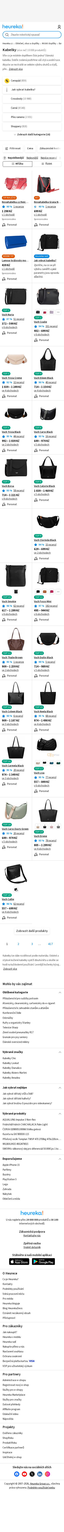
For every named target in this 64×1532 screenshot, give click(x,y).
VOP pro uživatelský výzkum (17, 1366)
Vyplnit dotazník (32, 1247)
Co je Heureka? (10, 1279)
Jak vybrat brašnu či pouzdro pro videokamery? (27, 1103)
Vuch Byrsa (8, 486)
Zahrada (7, 1189)
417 (50, 944)
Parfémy (7, 1170)
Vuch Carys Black (43, 432)
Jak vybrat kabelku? (45, 260)
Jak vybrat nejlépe (15, 1088)
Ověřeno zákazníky (13, 1433)
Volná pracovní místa (13, 1294)
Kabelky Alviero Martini (15, 1073)
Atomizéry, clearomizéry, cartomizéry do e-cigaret (29, 1003)
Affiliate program (11, 1409)
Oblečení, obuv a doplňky (27, 43)
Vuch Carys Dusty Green (15, 829)
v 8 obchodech (9, 499)
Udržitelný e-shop (12, 1457)
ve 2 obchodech (10, 445)
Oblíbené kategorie (15, 992)
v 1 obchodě (8, 215)
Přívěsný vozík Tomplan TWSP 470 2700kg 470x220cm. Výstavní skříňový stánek (32, 1139)
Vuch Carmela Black (13, 766)
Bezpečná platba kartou (15, 1361)
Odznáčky (8, 1018)
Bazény (7, 1174)
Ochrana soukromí (12, 1356)
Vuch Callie (8, 899)
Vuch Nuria (8, 315)
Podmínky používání (13, 1289)
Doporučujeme (12, 1159)
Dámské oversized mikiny (16, 1042)
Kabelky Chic (9, 1058)
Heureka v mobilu (12, 1337)
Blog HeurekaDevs (13, 1308)
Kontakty (7, 1284)
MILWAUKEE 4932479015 (15, 1144)
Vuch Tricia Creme (12, 378)
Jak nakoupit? (10, 1332)
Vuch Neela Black (43, 711)
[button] (38, 312)
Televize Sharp (10, 1027)
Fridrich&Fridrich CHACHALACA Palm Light (25, 1124)
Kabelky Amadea (11, 1077)
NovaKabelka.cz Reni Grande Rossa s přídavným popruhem (16, 202)
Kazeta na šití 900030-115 (16, 1134)
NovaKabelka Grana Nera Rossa (48, 202)
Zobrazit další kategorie (31, 134)
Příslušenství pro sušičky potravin (20, 998)
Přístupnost (9, 1318)
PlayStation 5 (10, 1179)
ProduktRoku (10, 1443)
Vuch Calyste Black (44, 486)
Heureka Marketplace (14, 1395)
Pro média (8, 1299)
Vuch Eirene (40, 836)
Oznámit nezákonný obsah (17, 1313)
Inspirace (7, 1452)
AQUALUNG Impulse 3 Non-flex (19, 1120)
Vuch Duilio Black (43, 657)
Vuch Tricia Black (11, 432)
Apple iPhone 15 (11, 1165)
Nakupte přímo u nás (13, 1347)
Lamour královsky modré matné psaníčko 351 (16, 260)
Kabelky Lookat (11, 1063)
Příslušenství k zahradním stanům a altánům (26, 1008)
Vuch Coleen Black (12, 711)
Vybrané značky (13, 1052)
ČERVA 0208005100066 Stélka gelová (22, 1129)
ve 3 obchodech (10, 724)
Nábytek (7, 1194)
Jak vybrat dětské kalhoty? (17, 1098)
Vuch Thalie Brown (12, 657)
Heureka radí (9, 1342)
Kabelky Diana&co (12, 1068)
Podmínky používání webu (41, 1488)
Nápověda (8, 1419)
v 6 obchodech (9, 327)
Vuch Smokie (9, 601)
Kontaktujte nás (32, 1235)
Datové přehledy (11, 1404)
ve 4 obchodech (10, 391)
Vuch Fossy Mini (42, 601)
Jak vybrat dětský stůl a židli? (18, 1094)
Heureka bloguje (11, 1303)
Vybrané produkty (14, 1114)
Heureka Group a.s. (40, 1484)
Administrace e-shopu (14, 1380)
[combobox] (32, 34)
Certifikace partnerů (13, 1447)
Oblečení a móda (11, 1199)
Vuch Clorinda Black (45, 540)
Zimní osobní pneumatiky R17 (18, 1032)
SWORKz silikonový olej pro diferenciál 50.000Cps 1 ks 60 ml (32, 1149)
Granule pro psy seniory (15, 1037)
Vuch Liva (39, 773)
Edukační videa (10, 1414)
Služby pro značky (12, 1399)
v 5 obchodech (41, 445)
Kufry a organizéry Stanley (16, 1023)
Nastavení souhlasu (13, 1351)
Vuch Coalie (40, 322)
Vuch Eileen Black (43, 378)
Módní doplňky (49, 43)
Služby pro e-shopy (13, 1390)
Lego (5, 1184)
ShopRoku (8, 1438)
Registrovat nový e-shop (16, 1385)
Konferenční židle (12, 1013)
